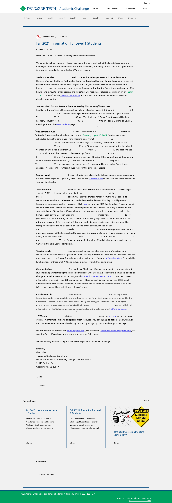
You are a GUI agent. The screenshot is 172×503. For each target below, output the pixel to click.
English (38, 18)
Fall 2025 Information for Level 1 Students (85, 412)
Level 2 (62, 18)
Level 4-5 (109, 18)
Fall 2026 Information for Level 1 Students (41, 412)
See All (146, 401)
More (130, 18)
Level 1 (50, 18)
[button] (145, 18)
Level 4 (85, 18)
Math (120, 18)
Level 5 (96, 18)
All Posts (26, 18)
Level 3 (73, 18)
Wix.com (140, 501)
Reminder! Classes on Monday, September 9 (129, 433)
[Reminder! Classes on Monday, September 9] (129, 416)
